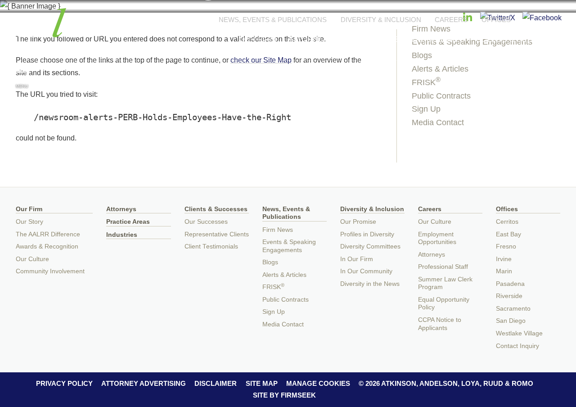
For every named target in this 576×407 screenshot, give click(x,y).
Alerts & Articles (440, 68)
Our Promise (358, 221)
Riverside (509, 296)
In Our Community (366, 271)
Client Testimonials (211, 246)
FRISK (426, 82)
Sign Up (426, 108)
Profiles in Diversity (367, 234)
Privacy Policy (64, 383)
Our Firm (257, 39)
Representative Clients (216, 234)
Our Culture (32, 259)
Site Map (262, 383)
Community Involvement (50, 271)
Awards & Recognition (47, 246)
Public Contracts (441, 95)
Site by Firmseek (284, 395)
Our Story (29, 221)
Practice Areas (128, 221)
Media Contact (438, 122)
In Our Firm (356, 259)
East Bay (508, 234)
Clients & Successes (519, 39)
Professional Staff (443, 266)
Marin (504, 271)
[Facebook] (542, 18)
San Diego (511, 320)
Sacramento (513, 308)
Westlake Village (519, 333)
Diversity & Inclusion (381, 19)
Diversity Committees (370, 246)
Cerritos (507, 221)
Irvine (504, 259)
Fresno (506, 246)
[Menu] (22, 76)
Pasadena (510, 283)
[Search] (554, 77)
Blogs (270, 262)
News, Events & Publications (273, 19)
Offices (496, 19)
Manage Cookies (318, 383)
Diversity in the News (370, 283)
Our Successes (206, 221)
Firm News (277, 229)
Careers (451, 19)
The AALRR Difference (48, 234)
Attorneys (310, 39)
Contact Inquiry (517, 346)
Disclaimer (215, 383)
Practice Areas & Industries (404, 39)
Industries (121, 234)
